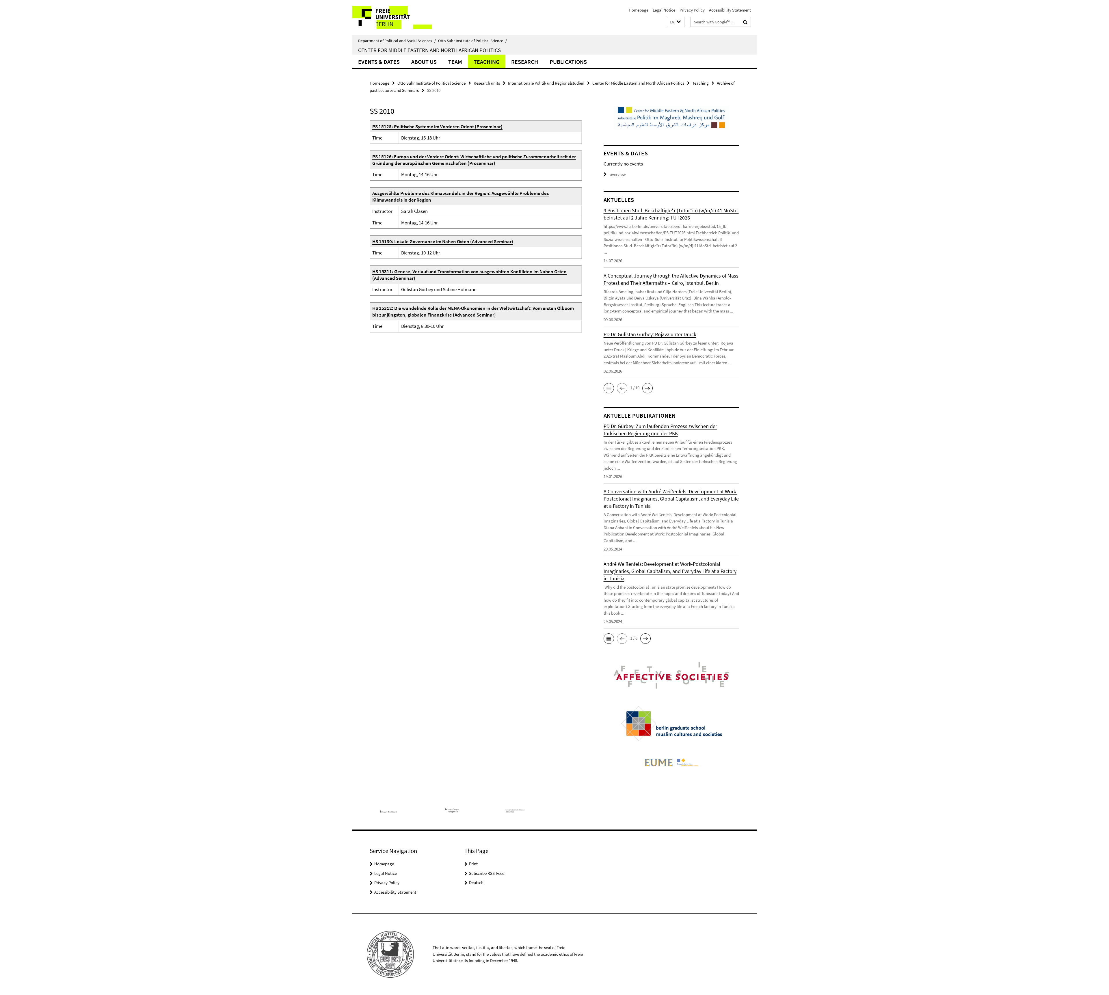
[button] (675, 22)
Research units (487, 83)
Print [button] (473, 863)
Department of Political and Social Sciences (397, 41)
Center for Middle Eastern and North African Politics (429, 50)
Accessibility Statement (730, 10)
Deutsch (476, 882)
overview (618, 174)
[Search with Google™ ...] (745, 22)
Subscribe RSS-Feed (487, 873)
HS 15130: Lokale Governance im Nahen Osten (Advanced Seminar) (442, 241)
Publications (568, 61)
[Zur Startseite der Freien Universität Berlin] (400, 17)
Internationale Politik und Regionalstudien (546, 83)
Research (524, 61)
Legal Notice (664, 10)
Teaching (487, 61)
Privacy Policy (692, 10)
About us (424, 61)
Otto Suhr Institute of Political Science (472, 41)
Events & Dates (379, 61)
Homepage (638, 10)
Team (455, 61)
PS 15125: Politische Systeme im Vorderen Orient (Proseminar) (437, 126)
